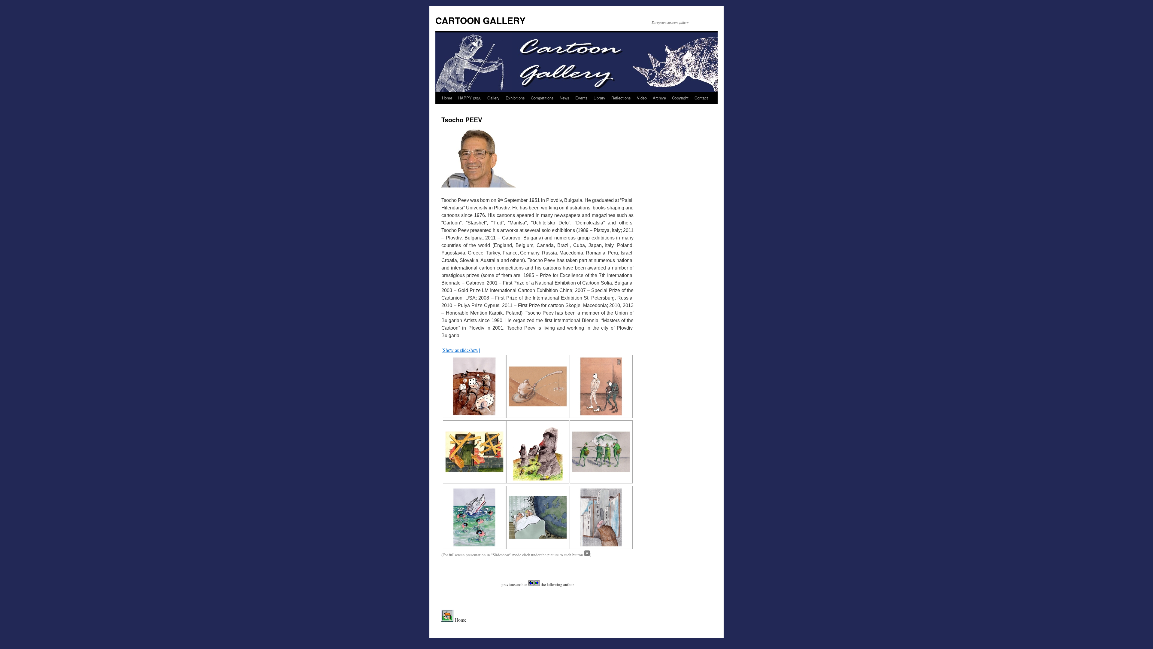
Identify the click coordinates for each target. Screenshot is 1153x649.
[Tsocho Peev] (473, 386)
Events (581, 98)
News (564, 98)
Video (642, 98)
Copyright (680, 98)
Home (447, 98)
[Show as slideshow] (460, 350)
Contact (701, 98)
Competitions (542, 98)
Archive (659, 98)
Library (599, 98)
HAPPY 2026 (469, 98)
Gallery (493, 98)
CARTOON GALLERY (480, 20)
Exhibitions (515, 98)
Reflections (621, 98)
